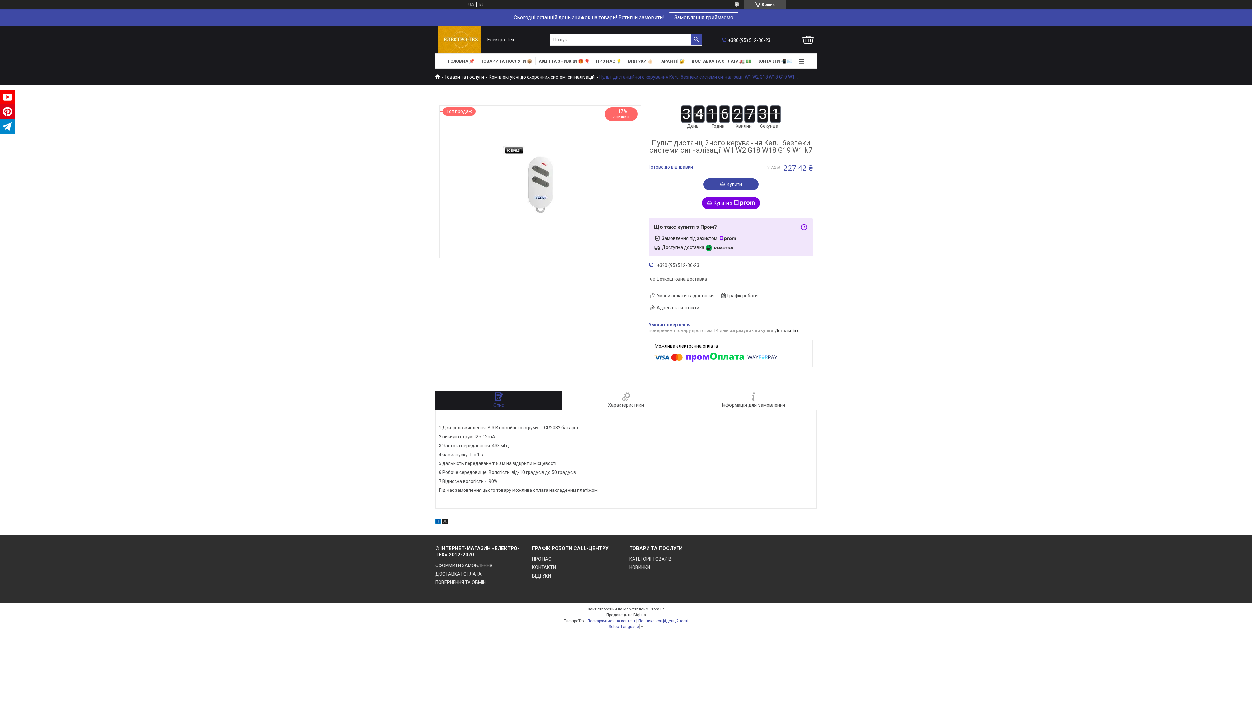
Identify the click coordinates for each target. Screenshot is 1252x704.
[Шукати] (696, 39)
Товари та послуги (464, 77)
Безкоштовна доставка (682, 279)
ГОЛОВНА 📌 (461, 61)
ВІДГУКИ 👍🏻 (640, 61)
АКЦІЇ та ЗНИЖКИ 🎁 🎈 (564, 61)
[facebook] (438, 522)
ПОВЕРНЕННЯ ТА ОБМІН (460, 582)
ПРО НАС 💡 (608, 61)
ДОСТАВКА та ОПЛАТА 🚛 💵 (721, 61)
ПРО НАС (541, 559)
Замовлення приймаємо (703, 17)
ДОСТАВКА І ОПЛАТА (458, 574)
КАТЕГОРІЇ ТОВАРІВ (650, 559)
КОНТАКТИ (544, 567)
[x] (445, 522)
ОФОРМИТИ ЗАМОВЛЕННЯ (463, 565)
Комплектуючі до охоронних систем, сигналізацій (542, 77)
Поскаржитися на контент (611, 621)
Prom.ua (657, 609)
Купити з (723, 203)
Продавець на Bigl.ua (626, 615)
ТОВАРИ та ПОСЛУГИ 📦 (506, 61)
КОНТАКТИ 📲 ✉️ (774, 61)
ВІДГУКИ (541, 576)
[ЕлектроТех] (459, 40)
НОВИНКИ (639, 567)
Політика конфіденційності (663, 621)
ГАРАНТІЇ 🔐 (672, 61)
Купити (734, 184)
